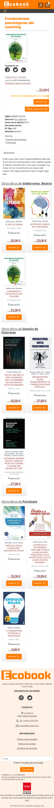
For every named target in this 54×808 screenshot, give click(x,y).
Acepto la (28, 762)
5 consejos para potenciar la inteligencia (14, 633)
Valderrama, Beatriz (15, 77)
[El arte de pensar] (14, 203)
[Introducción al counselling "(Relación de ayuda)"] (14, 523)
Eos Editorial (20, 119)
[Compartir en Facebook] (7, 69)
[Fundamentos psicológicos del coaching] (14, 270)
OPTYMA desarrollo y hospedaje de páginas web (27, 806)
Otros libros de (27, 183)
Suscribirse (27, 769)
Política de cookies (27, 743)
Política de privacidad (27, 739)
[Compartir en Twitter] (15, 69)
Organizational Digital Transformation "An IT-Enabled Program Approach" (40, 382)
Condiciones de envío (27, 748)
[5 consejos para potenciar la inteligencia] (14, 608)
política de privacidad (33, 762)
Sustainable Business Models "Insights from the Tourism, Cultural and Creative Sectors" (14, 463)
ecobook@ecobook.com (29, 726)
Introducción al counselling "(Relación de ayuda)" (14, 548)
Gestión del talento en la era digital (40, 225)
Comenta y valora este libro (18, 83)
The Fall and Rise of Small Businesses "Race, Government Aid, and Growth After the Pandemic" (14, 380)
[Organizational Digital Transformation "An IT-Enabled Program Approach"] (40, 353)
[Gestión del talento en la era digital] (40, 203)
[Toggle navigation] (4, 11)
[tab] (9, 153)
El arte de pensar (14, 224)
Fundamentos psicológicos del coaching (14, 294)
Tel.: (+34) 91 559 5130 (28, 720)
